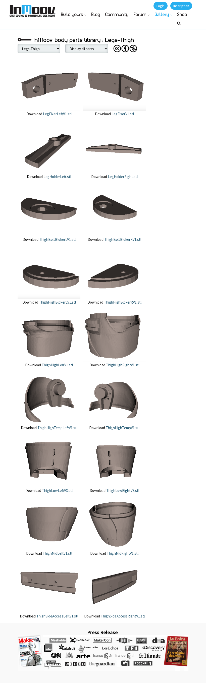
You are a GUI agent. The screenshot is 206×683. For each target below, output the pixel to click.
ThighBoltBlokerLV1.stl (57, 239)
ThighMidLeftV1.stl (57, 553)
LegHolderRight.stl (122, 176)
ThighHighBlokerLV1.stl (57, 302)
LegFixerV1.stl (122, 113)
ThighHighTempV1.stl (122, 427)
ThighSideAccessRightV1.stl (122, 616)
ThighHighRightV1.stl (122, 365)
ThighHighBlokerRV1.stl (122, 302)
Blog (95, 15)
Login (161, 6)
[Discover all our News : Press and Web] (103, 653)
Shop (182, 15)
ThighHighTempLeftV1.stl (57, 427)
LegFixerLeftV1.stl (57, 113)
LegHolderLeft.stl (57, 176)
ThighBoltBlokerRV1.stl (122, 239)
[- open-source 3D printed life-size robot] (33, 9)
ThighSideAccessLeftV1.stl (57, 616)
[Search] (179, 25)
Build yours (72, 15)
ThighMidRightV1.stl (122, 553)
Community (117, 15)
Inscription (181, 6)
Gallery (162, 15)
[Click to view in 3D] (49, 84)
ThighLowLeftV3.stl (57, 490)
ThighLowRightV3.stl (122, 490)
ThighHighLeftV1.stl (57, 365)
